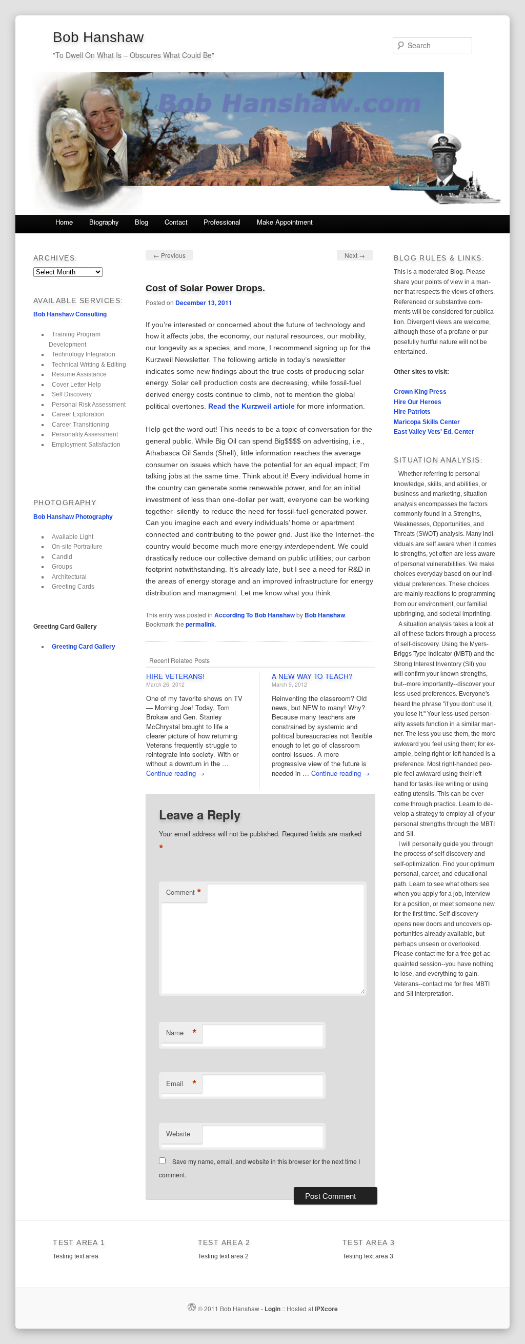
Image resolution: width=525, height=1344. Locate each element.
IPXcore (326, 1308)
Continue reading (175, 773)
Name (181, 1033)
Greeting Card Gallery (83, 646)
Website (178, 1133)
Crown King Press (420, 391)
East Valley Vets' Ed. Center (434, 431)
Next (355, 255)
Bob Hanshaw (98, 37)
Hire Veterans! (175, 676)
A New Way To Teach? (312, 676)
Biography (104, 222)
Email (181, 1083)
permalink (200, 624)
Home (64, 222)
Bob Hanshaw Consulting (70, 314)
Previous (169, 255)
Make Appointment (285, 222)
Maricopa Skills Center (427, 422)
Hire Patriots (412, 411)
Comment (183, 892)
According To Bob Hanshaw (254, 614)
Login (272, 1308)
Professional (222, 222)
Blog (141, 222)
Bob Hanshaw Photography (73, 516)
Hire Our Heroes (417, 402)
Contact (176, 222)
